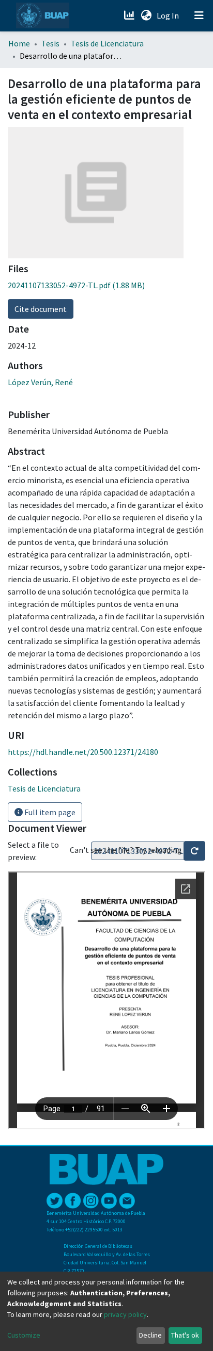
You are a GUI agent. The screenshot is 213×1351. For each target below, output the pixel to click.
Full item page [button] (49, 812)
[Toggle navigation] (199, 15)
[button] (146, 15)
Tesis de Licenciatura (107, 43)
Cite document (40, 309)
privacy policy (125, 1314)
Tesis (50, 43)
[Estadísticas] (130, 15)
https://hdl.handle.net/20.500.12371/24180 (83, 752)
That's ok (185, 1335)
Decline (150, 1335)
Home (19, 43)
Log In (169, 15)
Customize (23, 1335)
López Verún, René (40, 382)
